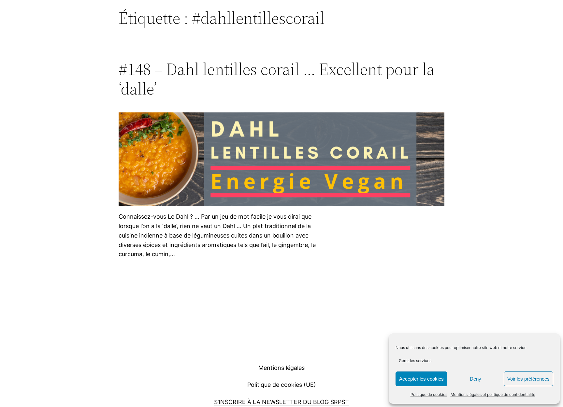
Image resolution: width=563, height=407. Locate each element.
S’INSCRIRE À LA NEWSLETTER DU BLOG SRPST (281, 402)
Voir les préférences (528, 379)
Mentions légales (281, 367)
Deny (475, 379)
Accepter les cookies (421, 379)
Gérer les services (415, 360)
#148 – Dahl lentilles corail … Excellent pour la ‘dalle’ (277, 78)
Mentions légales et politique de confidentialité (493, 394)
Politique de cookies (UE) (281, 384)
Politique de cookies (429, 394)
